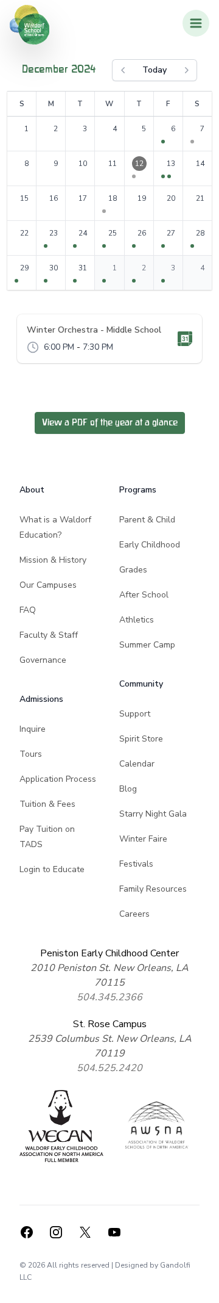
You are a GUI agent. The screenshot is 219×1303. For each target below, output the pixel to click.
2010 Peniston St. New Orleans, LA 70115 (109, 975)
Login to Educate (52, 869)
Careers (134, 914)
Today (154, 70)
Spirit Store (141, 739)
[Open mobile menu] (195, 23)
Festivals (136, 864)
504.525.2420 (109, 1068)
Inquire (32, 729)
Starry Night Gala (153, 814)
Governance (42, 660)
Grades (133, 570)
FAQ (27, 610)
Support (134, 714)
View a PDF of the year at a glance (110, 423)
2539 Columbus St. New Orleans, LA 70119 (110, 1046)
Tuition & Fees (47, 804)
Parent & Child (147, 519)
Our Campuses (48, 585)
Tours (30, 754)
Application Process (57, 779)
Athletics (136, 620)
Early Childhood (149, 544)
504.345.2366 (109, 997)
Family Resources (153, 889)
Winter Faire (143, 839)
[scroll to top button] (202, 1286)
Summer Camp (147, 645)
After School (144, 595)
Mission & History (52, 560)
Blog (128, 789)
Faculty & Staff (48, 635)
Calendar (137, 764)
